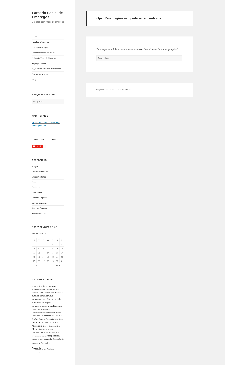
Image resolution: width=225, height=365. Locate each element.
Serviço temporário (40, 203)
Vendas (46, 343)
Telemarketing (36, 343)
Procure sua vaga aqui (41, 74)
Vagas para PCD (39, 213)
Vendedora (50, 349)
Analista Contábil (37, 289)
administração (38, 286)
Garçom (61, 319)
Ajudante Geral (50, 286)
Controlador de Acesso (40, 313)
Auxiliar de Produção (38, 306)
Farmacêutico (51, 319)
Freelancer (36, 187)
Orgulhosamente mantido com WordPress (113, 89)
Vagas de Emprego (39, 208)
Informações (37, 192)
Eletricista (42, 319)
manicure (36, 322)
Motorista (36, 329)
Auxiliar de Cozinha (52, 299)
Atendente (59, 292)
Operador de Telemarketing (40, 332)
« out (38, 265)
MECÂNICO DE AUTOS (50, 323)
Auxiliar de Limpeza (41, 302)
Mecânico (36, 326)
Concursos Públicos (40, 172)
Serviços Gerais (58, 339)
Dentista (61, 316)
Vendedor (39, 348)
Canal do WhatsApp (40, 42)
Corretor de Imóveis (54, 313)
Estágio (35, 182)
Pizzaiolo (52, 332)
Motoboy (59, 326)
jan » (58, 265)
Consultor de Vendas (43, 309)
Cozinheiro (54, 316)
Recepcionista (53, 335)
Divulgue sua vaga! (40, 47)
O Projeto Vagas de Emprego (44, 58)
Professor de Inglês (39, 336)
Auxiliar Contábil (37, 299)
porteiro (57, 332)
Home (34, 37)
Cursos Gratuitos (39, 177)
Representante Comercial (42, 339)
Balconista (58, 306)
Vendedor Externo (38, 353)
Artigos (35, 166)
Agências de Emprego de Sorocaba (46, 69)
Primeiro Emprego (39, 198)
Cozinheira (45, 315)
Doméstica (35, 319)
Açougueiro (49, 306)
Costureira (36, 316)
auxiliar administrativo (42, 295)
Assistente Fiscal (49, 292)
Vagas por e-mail (39, 63)
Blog (34, 79)
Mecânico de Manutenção (48, 326)
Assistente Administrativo (51, 289)
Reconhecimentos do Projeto (43, 53)
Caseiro (34, 309)
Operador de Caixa (47, 329)
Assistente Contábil (38, 292)
